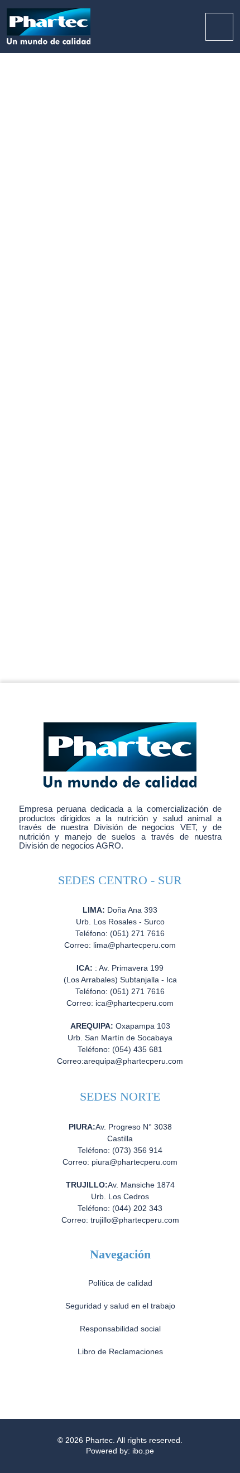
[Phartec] (48, 25)
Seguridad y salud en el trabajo (120, 1305)
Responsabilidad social (120, 1328)
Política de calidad (120, 1282)
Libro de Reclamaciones (120, 1351)
